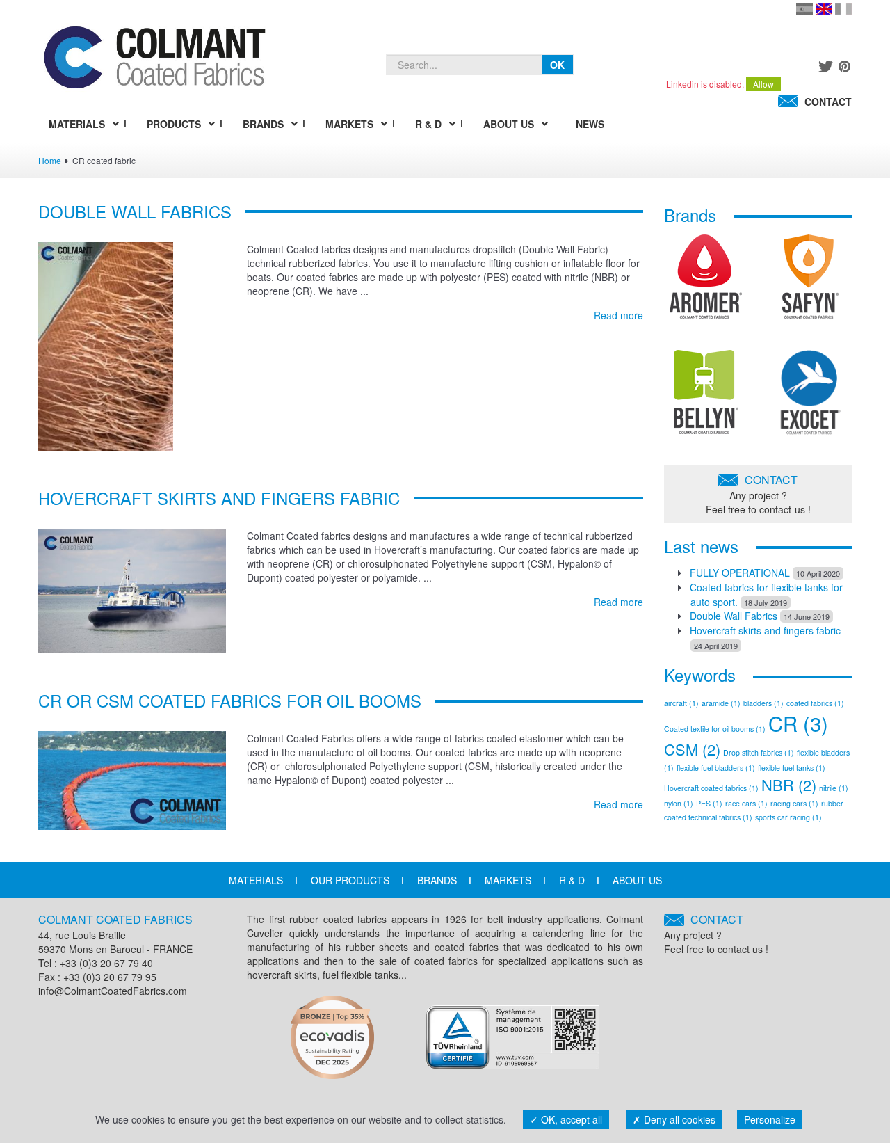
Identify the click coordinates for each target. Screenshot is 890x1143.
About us (637, 880)
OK (557, 65)
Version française (843, 9)
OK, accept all (570, 1119)
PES (709, 803)
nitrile (833, 788)
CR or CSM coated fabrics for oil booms (229, 700)
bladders (763, 703)
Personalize (769, 1119)
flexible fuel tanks (791, 767)
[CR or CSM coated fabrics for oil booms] (132, 779)
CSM (692, 749)
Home (49, 160)
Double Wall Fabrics (135, 211)
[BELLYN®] (706, 397)
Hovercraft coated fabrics (711, 788)
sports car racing (788, 817)
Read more (618, 315)
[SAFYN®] (810, 282)
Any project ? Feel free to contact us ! (716, 934)
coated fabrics (815, 703)
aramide (721, 703)
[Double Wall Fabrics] (105, 344)
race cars (746, 803)
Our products (350, 880)
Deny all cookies (678, 1119)
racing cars (794, 803)
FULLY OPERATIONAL (740, 573)
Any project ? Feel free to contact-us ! (758, 494)
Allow (763, 84)
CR (798, 722)
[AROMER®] (706, 282)
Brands (437, 880)
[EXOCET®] (810, 397)
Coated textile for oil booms (715, 729)
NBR (788, 784)
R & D (572, 880)
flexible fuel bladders (716, 767)
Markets (508, 880)
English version (824, 9)
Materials (256, 880)
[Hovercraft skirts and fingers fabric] (132, 589)
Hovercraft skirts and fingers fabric (219, 498)
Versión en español (804, 9)
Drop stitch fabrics (758, 752)
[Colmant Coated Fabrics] (154, 60)
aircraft (681, 703)
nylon (678, 803)
